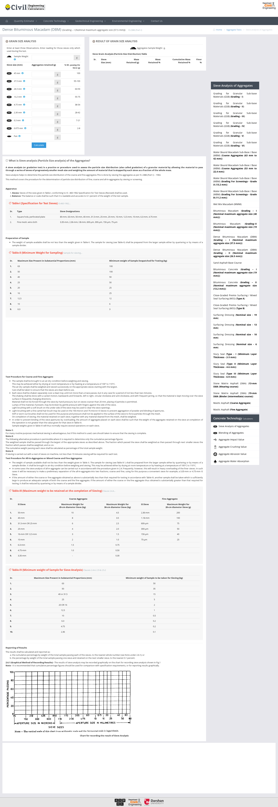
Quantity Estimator (24, 20)
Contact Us (156, 20)
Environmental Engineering (127, 20)
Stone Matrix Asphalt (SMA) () (235, 385)
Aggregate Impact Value (231, 439)
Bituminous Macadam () (235, 214)
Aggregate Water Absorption (233, 461)
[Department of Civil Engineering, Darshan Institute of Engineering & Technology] (268, 5)
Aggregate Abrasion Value (232, 453)
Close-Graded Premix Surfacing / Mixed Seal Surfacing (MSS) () (235, 297)
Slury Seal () (235, 355)
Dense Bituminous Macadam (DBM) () (235, 240)
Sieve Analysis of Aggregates (233, 426)
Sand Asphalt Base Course (227, 262)
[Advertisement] (139, 9)
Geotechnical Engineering (89, 20)
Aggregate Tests (233, 29)
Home (219, 29)
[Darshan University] (153, 802)
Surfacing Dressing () (235, 316)
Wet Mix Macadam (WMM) (227, 204)
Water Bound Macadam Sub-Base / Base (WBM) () (235, 155)
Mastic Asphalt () (232, 402)
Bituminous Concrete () (235, 272)
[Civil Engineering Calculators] (6, 21)
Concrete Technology (55, 20)
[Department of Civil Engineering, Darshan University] (133, 802)
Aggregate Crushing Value (232, 446)
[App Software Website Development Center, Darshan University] (120, 802)
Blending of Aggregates (231, 432)
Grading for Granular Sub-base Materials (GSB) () (235, 95)
